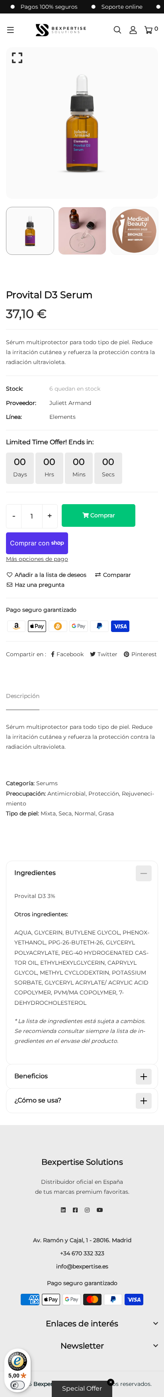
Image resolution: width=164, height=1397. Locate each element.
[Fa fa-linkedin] (63, 1210)
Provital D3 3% (34, 896)
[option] (82, 123)
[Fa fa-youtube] (100, 1210)
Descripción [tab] (22, 695)
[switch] (17, 1385)
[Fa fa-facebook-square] (75, 1210)
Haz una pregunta (38, 584)
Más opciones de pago (37, 559)
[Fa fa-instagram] (87, 1210)
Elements (62, 416)
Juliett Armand (70, 403)
